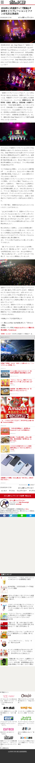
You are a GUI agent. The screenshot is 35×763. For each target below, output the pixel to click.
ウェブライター (22, 490)
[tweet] (11, 515)
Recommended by (23, 484)
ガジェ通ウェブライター (26, 17)
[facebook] (4, 515)
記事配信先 (5, 748)
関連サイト (5, 692)
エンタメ (4, 490)
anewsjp (18, 504)
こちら (26, 509)
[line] (22, 515)
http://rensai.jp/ (24, 502)
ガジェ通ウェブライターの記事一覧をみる (17, 496)
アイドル (12, 490)
